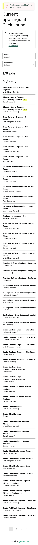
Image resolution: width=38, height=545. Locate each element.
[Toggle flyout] (33, 64)
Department (8, 62)
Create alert (13, 46)
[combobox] (4, 65)
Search (6, 55)
